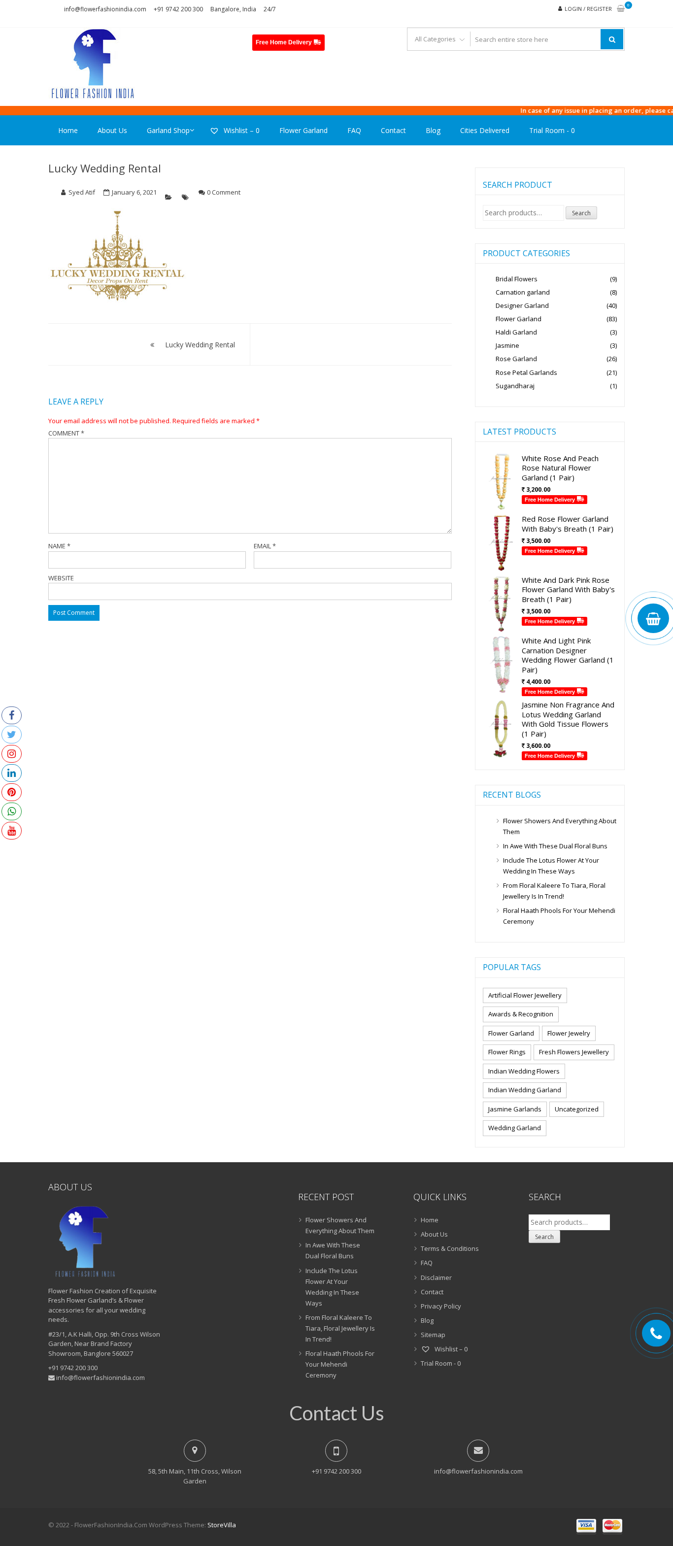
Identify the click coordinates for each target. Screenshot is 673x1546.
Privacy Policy (441, 1306)
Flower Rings (507, 1051)
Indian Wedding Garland (524, 1089)
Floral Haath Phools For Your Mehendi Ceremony (559, 916)
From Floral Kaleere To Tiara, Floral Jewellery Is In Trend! (554, 891)
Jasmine (507, 345)
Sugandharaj (515, 385)
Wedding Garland (514, 1127)
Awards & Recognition (520, 1013)
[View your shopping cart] (621, 9)
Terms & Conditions (450, 1248)
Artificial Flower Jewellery (525, 995)
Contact (393, 130)
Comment (66, 433)
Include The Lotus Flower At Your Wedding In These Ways (551, 865)
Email (265, 545)
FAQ (354, 130)
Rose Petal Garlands (526, 372)
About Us (112, 130)
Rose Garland (516, 358)
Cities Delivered (484, 130)
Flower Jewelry (568, 1033)
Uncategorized (577, 1109)
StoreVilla (221, 1524)
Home (68, 130)
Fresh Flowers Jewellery (574, 1051)
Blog (433, 130)
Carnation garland (523, 292)
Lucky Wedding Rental (104, 168)
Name (59, 545)
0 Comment (223, 192)
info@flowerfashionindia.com (105, 9)
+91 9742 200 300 (178, 9)
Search (581, 213)
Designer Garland (522, 305)
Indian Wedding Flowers (524, 1071)
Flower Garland (303, 130)
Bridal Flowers (517, 278)
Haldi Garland (516, 332)
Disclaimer (436, 1277)
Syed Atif (81, 192)
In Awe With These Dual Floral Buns (555, 845)
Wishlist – (241, 130)
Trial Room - (552, 130)
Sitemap (433, 1334)
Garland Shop (168, 130)
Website (61, 577)
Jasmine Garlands (514, 1109)
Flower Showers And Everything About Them (559, 826)
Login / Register (588, 8)
